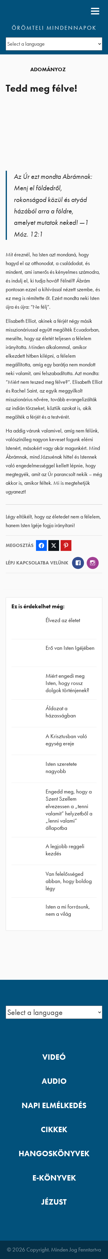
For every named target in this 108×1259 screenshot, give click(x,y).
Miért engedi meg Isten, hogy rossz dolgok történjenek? (67, 683)
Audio (54, 1081)
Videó (54, 1057)
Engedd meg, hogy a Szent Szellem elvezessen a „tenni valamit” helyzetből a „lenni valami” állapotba (69, 810)
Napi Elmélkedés (54, 1106)
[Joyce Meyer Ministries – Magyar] (35, 11)
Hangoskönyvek (54, 1154)
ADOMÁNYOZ (48, 69)
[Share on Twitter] (53, 545)
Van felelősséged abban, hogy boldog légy (69, 881)
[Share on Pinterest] (66, 545)
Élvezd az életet (63, 620)
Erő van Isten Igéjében (70, 648)
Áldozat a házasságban (61, 711)
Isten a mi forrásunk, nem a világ (68, 910)
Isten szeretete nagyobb (61, 767)
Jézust (54, 1202)
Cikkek (54, 1130)
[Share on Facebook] (41, 545)
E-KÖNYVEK (54, 1178)
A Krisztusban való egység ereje (66, 739)
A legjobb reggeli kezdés (65, 849)
